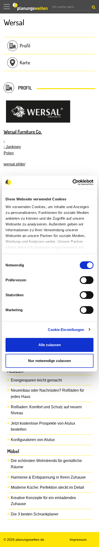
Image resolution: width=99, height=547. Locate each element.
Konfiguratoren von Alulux (33, 440)
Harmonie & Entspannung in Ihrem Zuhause (48, 477)
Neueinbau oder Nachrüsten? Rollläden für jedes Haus (47, 393)
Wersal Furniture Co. (23, 131)
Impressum (78, 539)
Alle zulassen (49, 345)
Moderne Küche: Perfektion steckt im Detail (47, 487)
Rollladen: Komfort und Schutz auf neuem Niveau (46, 410)
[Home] (31, 6)
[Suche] (93, 8)
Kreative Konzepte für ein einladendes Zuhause (43, 501)
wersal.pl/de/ (14, 164)
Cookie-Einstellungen (66, 330)
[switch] (86, 280)
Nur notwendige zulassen (49, 361)
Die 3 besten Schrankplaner (34, 514)
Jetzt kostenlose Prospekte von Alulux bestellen (43, 426)
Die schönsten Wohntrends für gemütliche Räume (46, 464)
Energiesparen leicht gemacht (36, 380)
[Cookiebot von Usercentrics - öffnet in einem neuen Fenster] (72, 182)
